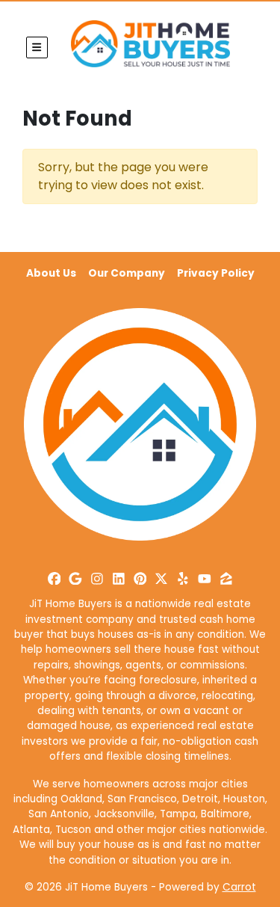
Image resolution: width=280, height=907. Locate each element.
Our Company (126, 273)
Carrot (239, 887)
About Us (51, 273)
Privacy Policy (216, 273)
